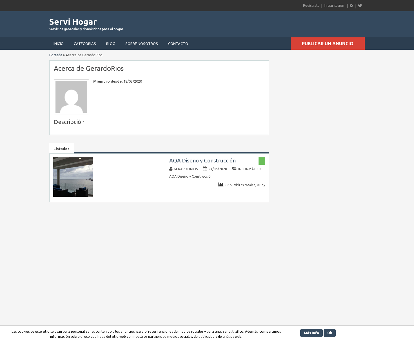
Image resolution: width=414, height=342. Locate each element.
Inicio (59, 44)
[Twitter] (360, 5)
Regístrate (311, 5)
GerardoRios (186, 169)
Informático (249, 169)
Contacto (178, 44)
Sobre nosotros (141, 44)
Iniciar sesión (334, 5)
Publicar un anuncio (327, 43)
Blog (110, 44)
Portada (55, 55)
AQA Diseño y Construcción (202, 160)
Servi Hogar (73, 21)
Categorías (85, 44)
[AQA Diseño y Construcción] (73, 195)
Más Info (311, 333)
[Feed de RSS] (352, 5)
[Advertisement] (299, 22)
